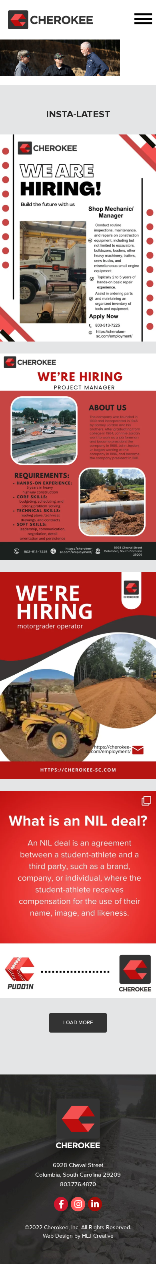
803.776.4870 (78, 1184)
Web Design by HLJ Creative (78, 1235)
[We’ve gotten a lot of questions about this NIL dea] (78, 894)
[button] (124, 20)
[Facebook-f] (61, 1204)
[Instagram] (78, 1204)
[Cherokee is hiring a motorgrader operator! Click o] (78, 675)
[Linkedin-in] (95, 1204)
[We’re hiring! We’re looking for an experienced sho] (78, 238)
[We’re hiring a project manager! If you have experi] (78, 457)
